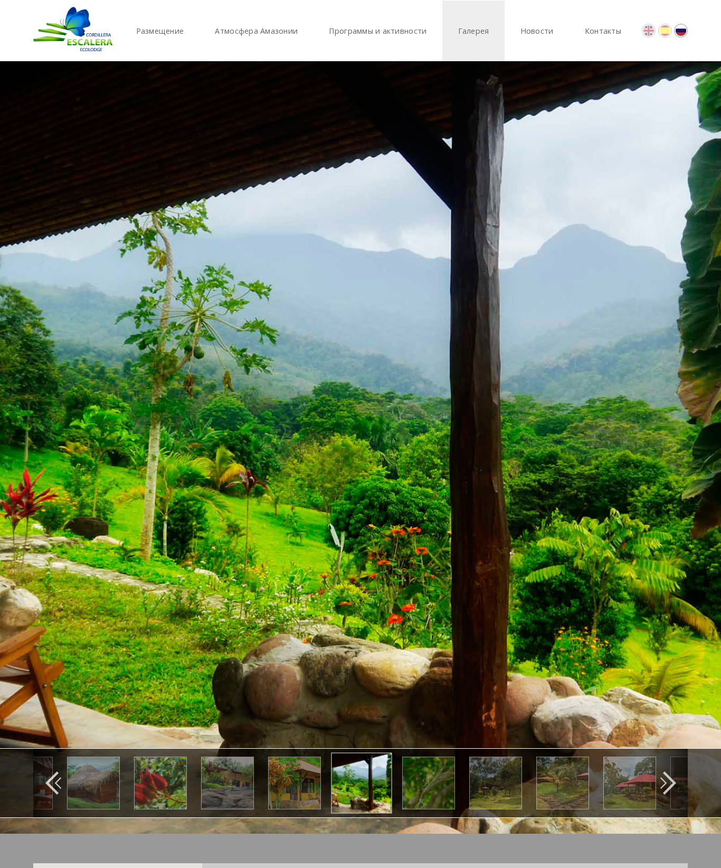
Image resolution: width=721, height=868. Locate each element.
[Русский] (681, 30)
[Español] (665, 30)
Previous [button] (53, 783)
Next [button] (668, 783)
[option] (360, 447)
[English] (649, 30)
